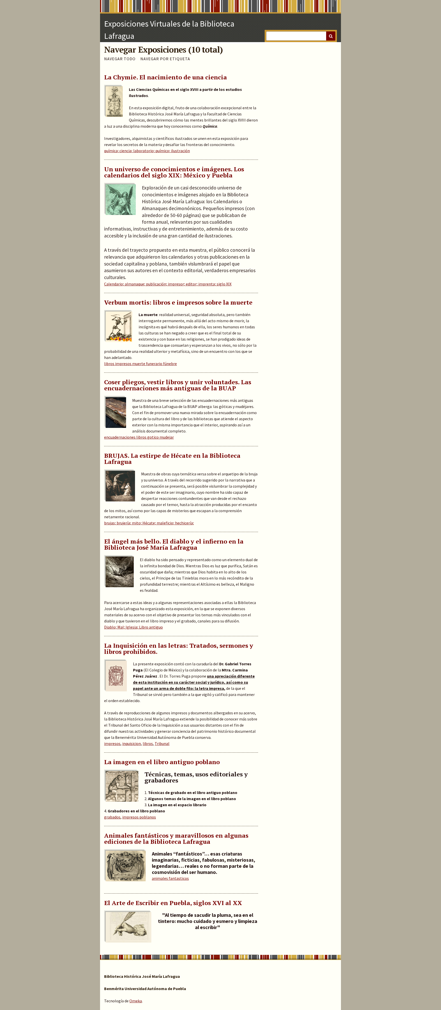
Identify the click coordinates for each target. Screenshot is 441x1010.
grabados (112, 817)
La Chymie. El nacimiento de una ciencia (165, 77)
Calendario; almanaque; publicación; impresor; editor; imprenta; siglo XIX (167, 283)
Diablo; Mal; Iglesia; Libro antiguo (133, 627)
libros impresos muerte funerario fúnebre (140, 363)
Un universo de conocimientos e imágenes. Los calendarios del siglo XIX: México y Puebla (174, 172)
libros (148, 743)
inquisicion (131, 743)
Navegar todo (120, 58)
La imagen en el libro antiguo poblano (162, 762)
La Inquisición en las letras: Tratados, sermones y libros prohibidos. (178, 648)
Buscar (330, 36)
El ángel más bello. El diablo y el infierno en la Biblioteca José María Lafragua (173, 544)
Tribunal (162, 743)
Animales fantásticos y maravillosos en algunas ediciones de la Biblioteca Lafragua (176, 838)
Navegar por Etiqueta (165, 58)
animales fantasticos (170, 878)
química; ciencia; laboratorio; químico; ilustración (147, 150)
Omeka (135, 1000)
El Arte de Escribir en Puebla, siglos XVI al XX (173, 903)
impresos (112, 743)
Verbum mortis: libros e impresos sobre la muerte (178, 302)
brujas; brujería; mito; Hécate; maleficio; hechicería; (149, 522)
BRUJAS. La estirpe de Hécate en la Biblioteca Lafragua (172, 458)
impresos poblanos (139, 817)
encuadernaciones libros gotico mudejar (139, 437)
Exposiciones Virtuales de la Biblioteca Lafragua (169, 30)
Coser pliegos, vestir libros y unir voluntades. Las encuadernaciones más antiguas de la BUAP (177, 385)
